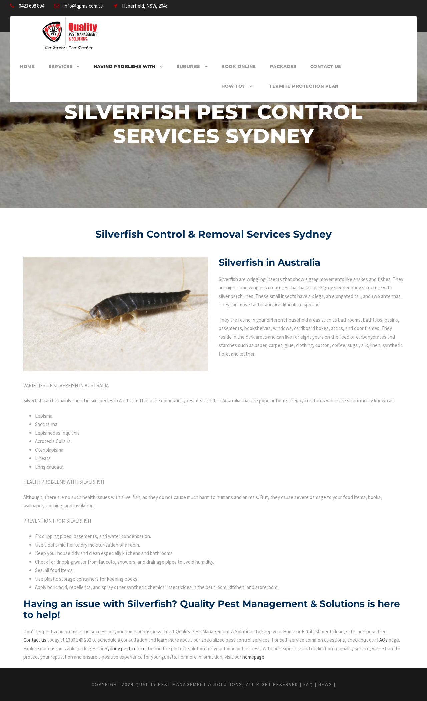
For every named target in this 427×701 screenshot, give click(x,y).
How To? (233, 86)
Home (27, 66)
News (325, 684)
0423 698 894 (31, 6)
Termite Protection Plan (304, 86)
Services (60, 66)
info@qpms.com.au (83, 6)
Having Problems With (125, 66)
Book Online (238, 66)
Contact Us (325, 66)
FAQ (308, 684)
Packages (283, 66)
